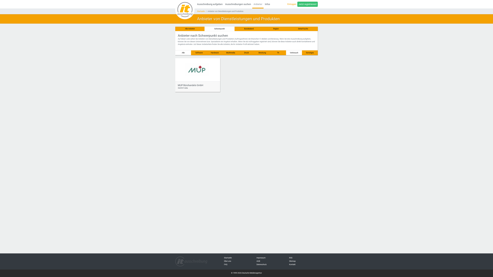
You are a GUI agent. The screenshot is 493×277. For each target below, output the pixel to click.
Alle (183, 53)
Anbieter (258, 4)
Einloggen (291, 4)
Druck (246, 53)
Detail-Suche (303, 29)
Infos (267, 4)
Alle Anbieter (190, 29)
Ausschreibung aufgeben (210, 4)
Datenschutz (262, 264)
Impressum (261, 258)
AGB (258, 261)
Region (276, 29)
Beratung (262, 53)
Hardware (215, 53)
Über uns (227, 261)
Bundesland (249, 29)
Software (199, 53)
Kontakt (292, 264)
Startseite (201, 11)
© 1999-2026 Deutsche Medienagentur (246, 273)
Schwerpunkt (219, 29)
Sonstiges (310, 53)
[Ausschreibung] (185, 9)
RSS (290, 258)
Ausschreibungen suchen (238, 4)
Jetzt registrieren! (307, 4)
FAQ (225, 264)
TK (278, 53)
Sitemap (292, 261)
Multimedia (230, 53)
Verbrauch (294, 53)
